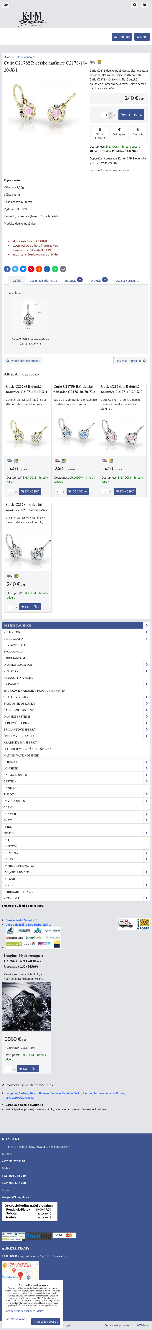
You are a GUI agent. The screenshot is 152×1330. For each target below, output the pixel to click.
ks (15, 491)
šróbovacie (13, 651)
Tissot (9, 794)
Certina (10, 781)
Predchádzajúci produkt (25, 360)
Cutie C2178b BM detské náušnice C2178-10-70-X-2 (74, 389)
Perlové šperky (16, 723)
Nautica (10, 846)
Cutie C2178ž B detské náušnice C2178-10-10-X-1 (26, 389)
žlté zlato (13, 632)
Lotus (8, 840)
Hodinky (11, 762)
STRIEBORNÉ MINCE (18, 892)
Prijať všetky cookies (46, 1321)
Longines (11, 768)
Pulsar (9, 879)
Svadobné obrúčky (19, 703)
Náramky (11, 684)
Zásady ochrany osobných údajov (24, 1311)
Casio (8, 807)
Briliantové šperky (20, 729)
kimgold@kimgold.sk (15, 1197)
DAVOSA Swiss (14, 801)
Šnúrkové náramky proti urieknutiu (34, 690)
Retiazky (11, 671)
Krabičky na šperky (20, 742)
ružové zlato (15, 645)
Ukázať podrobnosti (16, 1319)
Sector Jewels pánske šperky (28, 749)
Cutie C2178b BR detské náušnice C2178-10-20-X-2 (121, 389)
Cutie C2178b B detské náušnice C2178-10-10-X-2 (26, 507)
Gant (8, 820)
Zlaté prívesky (16, 697)
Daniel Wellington (19, 866)
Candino (11, 788)
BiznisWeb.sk (140, 1325)
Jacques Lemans (17, 872)
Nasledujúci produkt (128, 360)
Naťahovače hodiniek (21, 755)
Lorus (8, 885)
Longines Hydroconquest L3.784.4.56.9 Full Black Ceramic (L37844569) (23, 961)
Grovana (11, 853)
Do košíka (133, 114)
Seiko (8, 827)
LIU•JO (8, 859)
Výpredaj (11, 898)
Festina (10, 833)
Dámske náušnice (18, 664)
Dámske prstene (17, 716)
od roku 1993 (37, 25)
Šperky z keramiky (19, 736)
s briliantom (14, 658)
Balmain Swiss (15, 775)
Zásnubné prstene (19, 710)
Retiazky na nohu (19, 677)
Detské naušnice (17, 625)
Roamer (10, 814)
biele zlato (13, 638)
